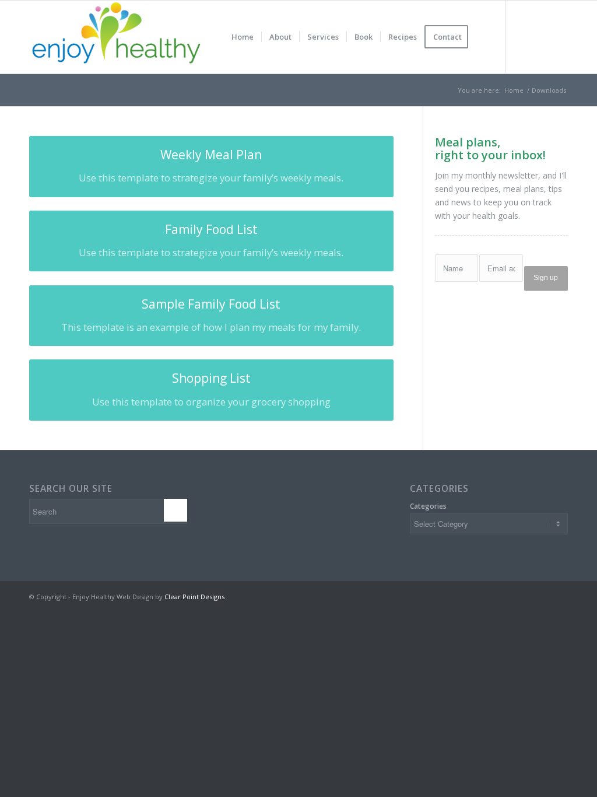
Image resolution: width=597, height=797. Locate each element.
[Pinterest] (559, 37)
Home (514, 90)
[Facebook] (524, 37)
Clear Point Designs (194, 596)
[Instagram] (541, 37)
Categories (428, 506)
